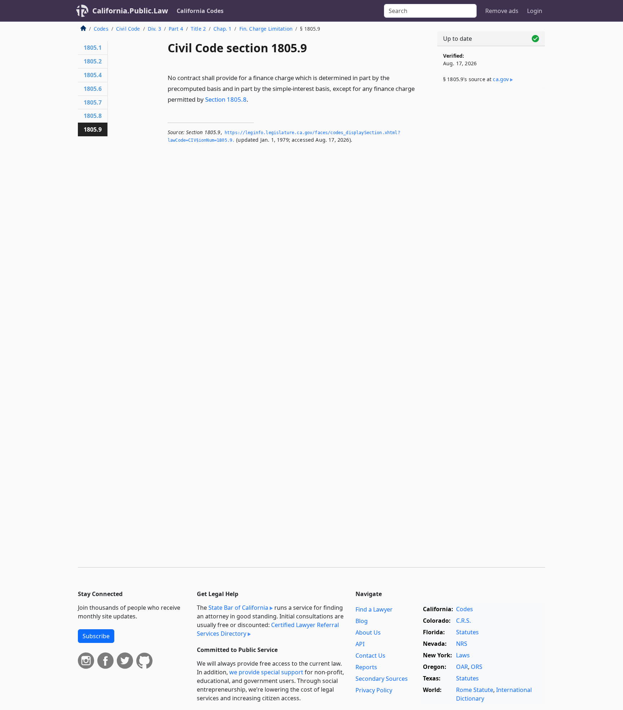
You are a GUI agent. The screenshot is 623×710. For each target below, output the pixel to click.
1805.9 (93, 129)
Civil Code (128, 28)
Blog (361, 621)
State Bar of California (238, 608)
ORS (476, 667)
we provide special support (266, 672)
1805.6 (93, 89)
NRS (461, 644)
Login (534, 11)
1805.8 (93, 116)
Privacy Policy (373, 690)
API (359, 644)
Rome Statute (474, 690)
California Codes (200, 11)
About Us (368, 632)
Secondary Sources (381, 679)
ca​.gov (501, 79)
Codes (101, 28)
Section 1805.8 (226, 99)
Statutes (467, 632)
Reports (366, 667)
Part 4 (176, 28)
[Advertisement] (491, 208)
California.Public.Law (130, 11)
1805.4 (93, 75)
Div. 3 (154, 28)
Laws (463, 655)
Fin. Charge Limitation (266, 28)
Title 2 (198, 28)
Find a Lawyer (374, 609)
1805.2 (93, 61)
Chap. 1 (222, 28)
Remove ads (501, 11)
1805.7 (93, 102)
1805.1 (93, 48)
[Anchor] (252, 99)
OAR (462, 667)
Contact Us (370, 656)
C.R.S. (463, 621)
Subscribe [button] (96, 636)
